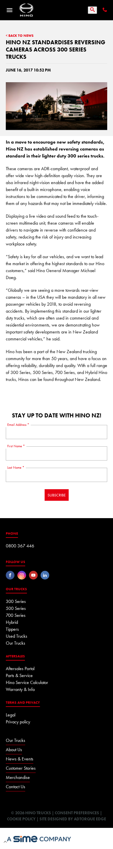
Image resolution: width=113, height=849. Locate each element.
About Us (14, 750)
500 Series (16, 608)
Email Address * (18, 424)
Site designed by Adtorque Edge (72, 819)
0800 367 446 (20, 546)
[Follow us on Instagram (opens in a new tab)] (21, 575)
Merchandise (18, 777)
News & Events (19, 759)
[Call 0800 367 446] (104, 10)
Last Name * (15, 467)
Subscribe (57, 495)
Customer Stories (21, 768)
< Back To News (20, 36)
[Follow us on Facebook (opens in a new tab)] (10, 575)
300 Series (16, 601)
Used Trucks (16, 636)
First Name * (16, 446)
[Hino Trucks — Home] (26, 10)
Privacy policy (18, 722)
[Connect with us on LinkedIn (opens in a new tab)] (45, 575)
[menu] (9, 10)
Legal (10, 715)
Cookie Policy (21, 819)
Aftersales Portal (20, 668)
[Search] (92, 10)
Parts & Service (19, 675)
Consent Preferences (77, 812)
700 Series (15, 615)
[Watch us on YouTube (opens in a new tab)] (33, 575)
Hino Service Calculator (27, 682)
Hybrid (12, 622)
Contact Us (15, 787)
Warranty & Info (20, 689)
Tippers (12, 629)
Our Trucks (15, 643)
